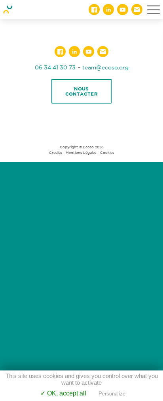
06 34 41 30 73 (55, 67)
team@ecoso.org (105, 67)
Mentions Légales (81, 153)
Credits (55, 153)
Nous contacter (81, 91)
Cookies (107, 153)
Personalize (112, 394)
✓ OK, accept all (63, 393)
